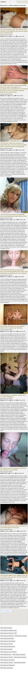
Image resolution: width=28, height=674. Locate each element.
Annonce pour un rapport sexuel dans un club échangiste (13, 396)
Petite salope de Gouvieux (6, 662)
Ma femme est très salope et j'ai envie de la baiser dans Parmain (13, 469)
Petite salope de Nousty (6, 628)
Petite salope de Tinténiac (6, 657)
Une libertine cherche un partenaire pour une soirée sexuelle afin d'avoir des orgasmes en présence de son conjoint (14, 271)
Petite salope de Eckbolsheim (7, 665)
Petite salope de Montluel (6, 668)
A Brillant (3, 2)
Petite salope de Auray (5, 654)
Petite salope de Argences (18, 654)
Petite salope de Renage (6, 649)
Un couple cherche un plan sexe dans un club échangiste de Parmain (14, 526)
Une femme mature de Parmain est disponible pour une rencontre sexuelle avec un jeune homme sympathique (13, 144)
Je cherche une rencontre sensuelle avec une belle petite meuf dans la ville (13, 215)
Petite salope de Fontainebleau (7, 641)
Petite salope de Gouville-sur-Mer (8, 633)
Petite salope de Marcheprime (7, 646)
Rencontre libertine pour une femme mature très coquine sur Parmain (12, 327)
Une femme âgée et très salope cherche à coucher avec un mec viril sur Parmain (13, 576)
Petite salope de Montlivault (7, 638)
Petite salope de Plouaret (6, 644)
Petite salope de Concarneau (7, 660)
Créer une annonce (22, 2)
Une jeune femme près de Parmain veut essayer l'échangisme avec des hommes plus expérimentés (14, 31)
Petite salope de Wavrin (20, 662)
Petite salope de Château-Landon (8, 630)
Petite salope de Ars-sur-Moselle (8, 652)
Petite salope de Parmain (20, 657)
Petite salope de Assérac (21, 636)
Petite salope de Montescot (7, 636)
